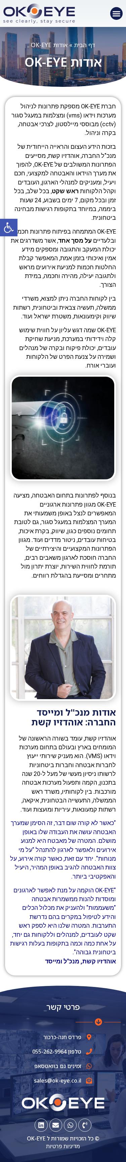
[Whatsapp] (70, 1125)
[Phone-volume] (84, 1125)
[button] (8, 227)
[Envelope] (55, 1125)
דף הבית (84, 45)
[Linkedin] (41, 1125)
